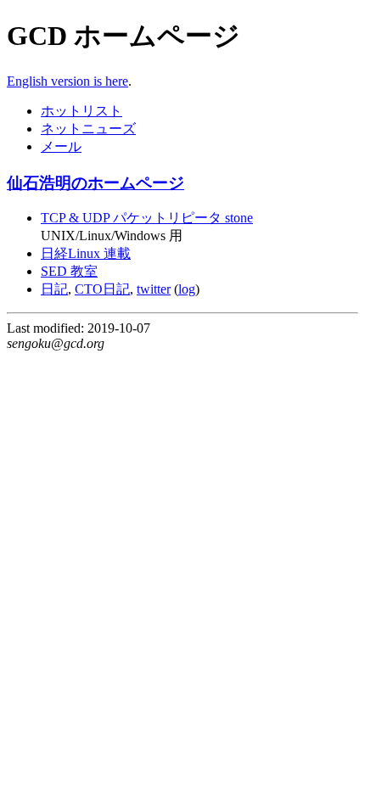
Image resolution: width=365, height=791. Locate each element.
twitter (154, 289)
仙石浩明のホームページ (95, 183)
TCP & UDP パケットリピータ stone (147, 217)
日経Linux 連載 (86, 253)
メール (61, 146)
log (186, 289)
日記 (54, 289)
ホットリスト (81, 111)
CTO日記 (102, 289)
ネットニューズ (88, 128)
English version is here (67, 81)
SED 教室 (69, 271)
